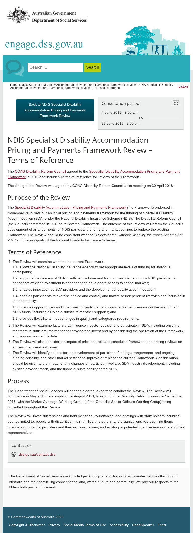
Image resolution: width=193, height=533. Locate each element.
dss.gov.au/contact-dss (37, 454)
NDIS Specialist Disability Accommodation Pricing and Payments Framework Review (78, 84)
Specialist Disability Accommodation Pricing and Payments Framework (70, 207)
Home (14, 84)
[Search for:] (56, 67)
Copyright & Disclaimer (27, 525)
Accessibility (119, 525)
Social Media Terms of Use (85, 525)
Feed (162, 525)
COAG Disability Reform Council (40, 171)
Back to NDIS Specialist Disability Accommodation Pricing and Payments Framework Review (55, 110)
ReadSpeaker (143, 525)
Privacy (54, 525)
